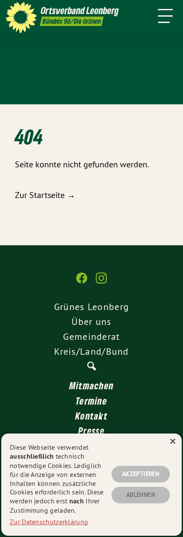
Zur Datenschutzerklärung (49, 521)
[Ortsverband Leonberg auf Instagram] (101, 282)
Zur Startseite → (45, 195)
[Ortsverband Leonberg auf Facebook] (82, 282)
